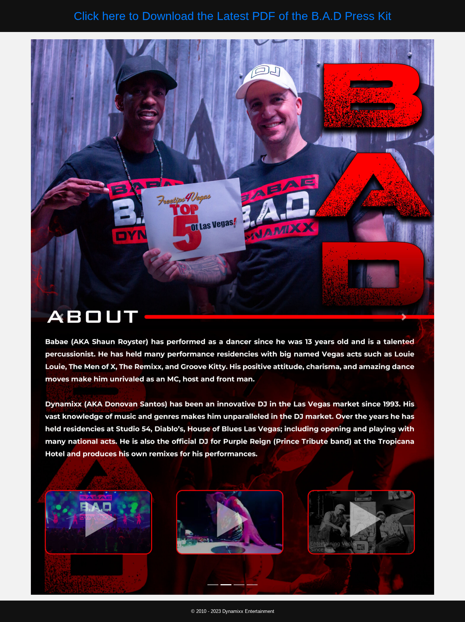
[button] (61, 317)
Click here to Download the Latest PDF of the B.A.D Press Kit (232, 16)
